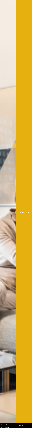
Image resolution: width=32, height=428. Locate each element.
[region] (16, 425)
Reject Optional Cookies (21, 425)
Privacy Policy (8, 427)
